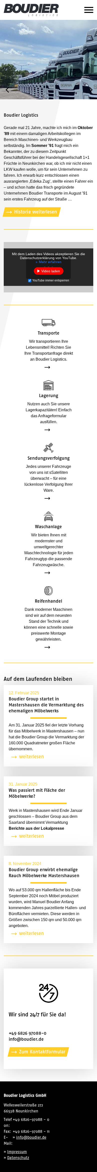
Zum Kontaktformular (42, 1052)
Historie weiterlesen (35, 212)
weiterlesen (31, 756)
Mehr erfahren (50, 262)
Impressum (17, 1151)
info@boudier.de (26, 1039)
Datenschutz (18, 1157)
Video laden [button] (50, 271)
